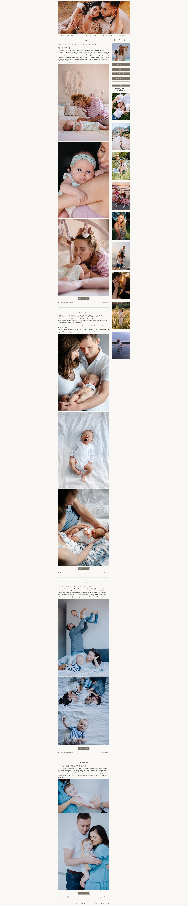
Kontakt (121, 74)
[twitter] (121, 40)
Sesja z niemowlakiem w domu (75, 586)
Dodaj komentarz (105, 302)
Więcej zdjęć (84, 299)
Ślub (62, 35)
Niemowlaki (87, 35)
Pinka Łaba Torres (75, 62)
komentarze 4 (106, 752)
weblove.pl (109, 904)
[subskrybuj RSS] (127, 40)
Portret (112, 35)
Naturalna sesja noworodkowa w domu (81, 316)
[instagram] (114, 40)
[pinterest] (119, 40)
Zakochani (70, 35)
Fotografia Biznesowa (120, 78)
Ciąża (96, 35)
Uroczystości (122, 35)
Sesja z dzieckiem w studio (72, 766)
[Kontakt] (124, 40)
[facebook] (116, 40)
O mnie (121, 69)
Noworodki (65, 302)
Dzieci (79, 35)
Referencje (121, 64)
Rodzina (104, 35)
